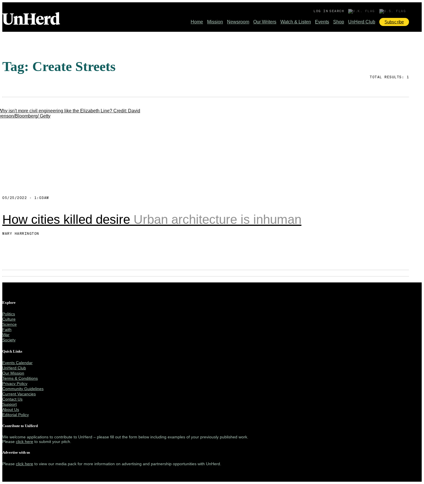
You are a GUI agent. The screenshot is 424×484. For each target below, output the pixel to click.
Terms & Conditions (20, 378)
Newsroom (238, 21)
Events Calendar (17, 362)
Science (9, 324)
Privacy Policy (14, 383)
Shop (338, 21)
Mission (215, 21)
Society (9, 340)
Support (9, 404)
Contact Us (12, 399)
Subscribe (394, 21)
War (6, 334)
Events (322, 21)
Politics (8, 314)
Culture (9, 319)
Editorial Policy (15, 414)
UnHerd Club (361, 21)
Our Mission (13, 373)
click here (24, 441)
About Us (10, 409)
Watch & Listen (295, 21)
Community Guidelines (23, 388)
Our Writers (264, 21)
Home (197, 21)
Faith (7, 329)
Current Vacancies (19, 394)
